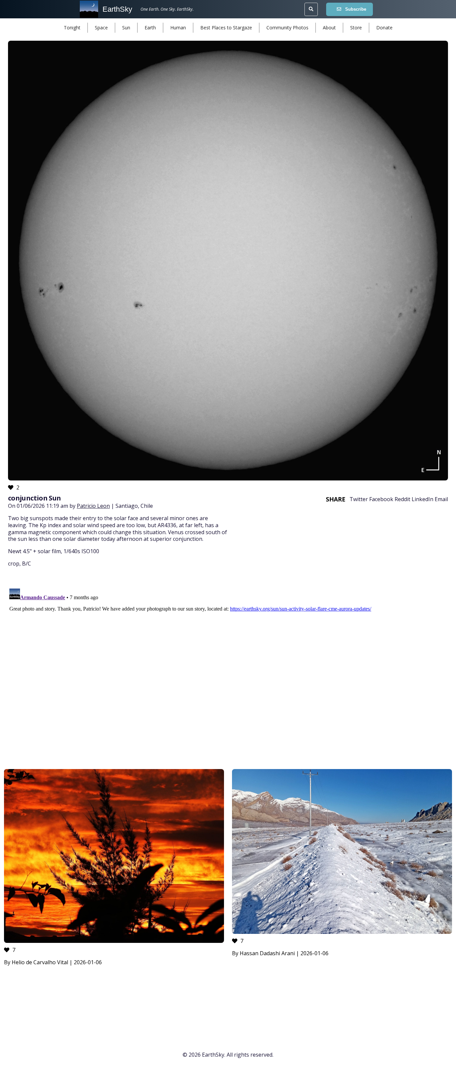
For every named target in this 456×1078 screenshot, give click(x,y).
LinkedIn (422, 499)
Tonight (72, 27)
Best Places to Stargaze (226, 27)
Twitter (359, 499)
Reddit (402, 499)
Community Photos (287, 27)
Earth (150, 27)
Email (441, 499)
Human (178, 27)
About (329, 27)
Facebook (381, 499)
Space (101, 27)
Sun (126, 27)
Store (356, 27)
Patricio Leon (93, 505)
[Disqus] (228, 669)
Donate (384, 27)
